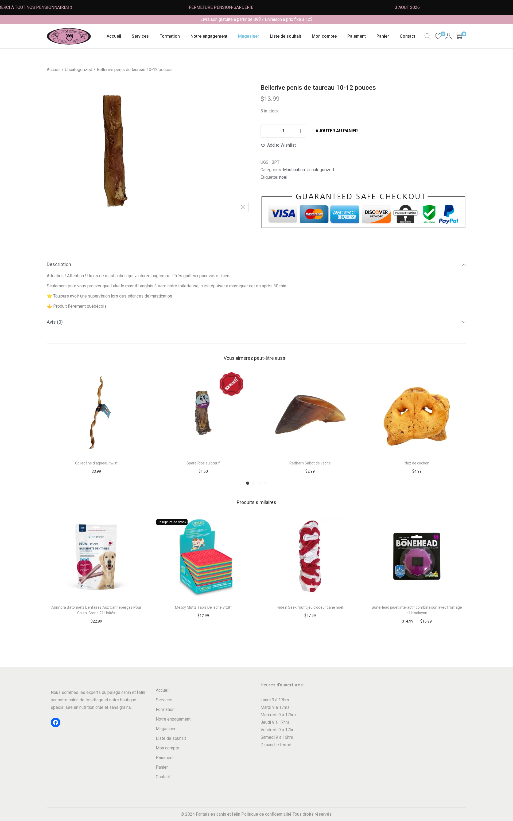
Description (59, 264)
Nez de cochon (417, 463)
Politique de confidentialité (266, 814)
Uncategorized (78, 69)
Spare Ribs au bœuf (203, 463)
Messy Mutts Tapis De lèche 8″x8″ (203, 607)
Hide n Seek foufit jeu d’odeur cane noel (310, 607)
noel (283, 177)
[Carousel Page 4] (265, 483)
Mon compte (167, 747)
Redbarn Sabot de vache (310, 463)
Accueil (53, 69)
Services (164, 699)
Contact (163, 776)
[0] (438, 36)
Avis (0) (55, 322)
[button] (278, 145)
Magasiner (166, 728)
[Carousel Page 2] (253, 483)
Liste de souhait (171, 738)
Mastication (294, 169)
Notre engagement (173, 719)
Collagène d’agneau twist (96, 463)
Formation (165, 709)
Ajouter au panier (337, 130)
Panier (162, 767)
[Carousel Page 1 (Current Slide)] (247, 483)
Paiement (165, 757)
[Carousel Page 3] (259, 483)
